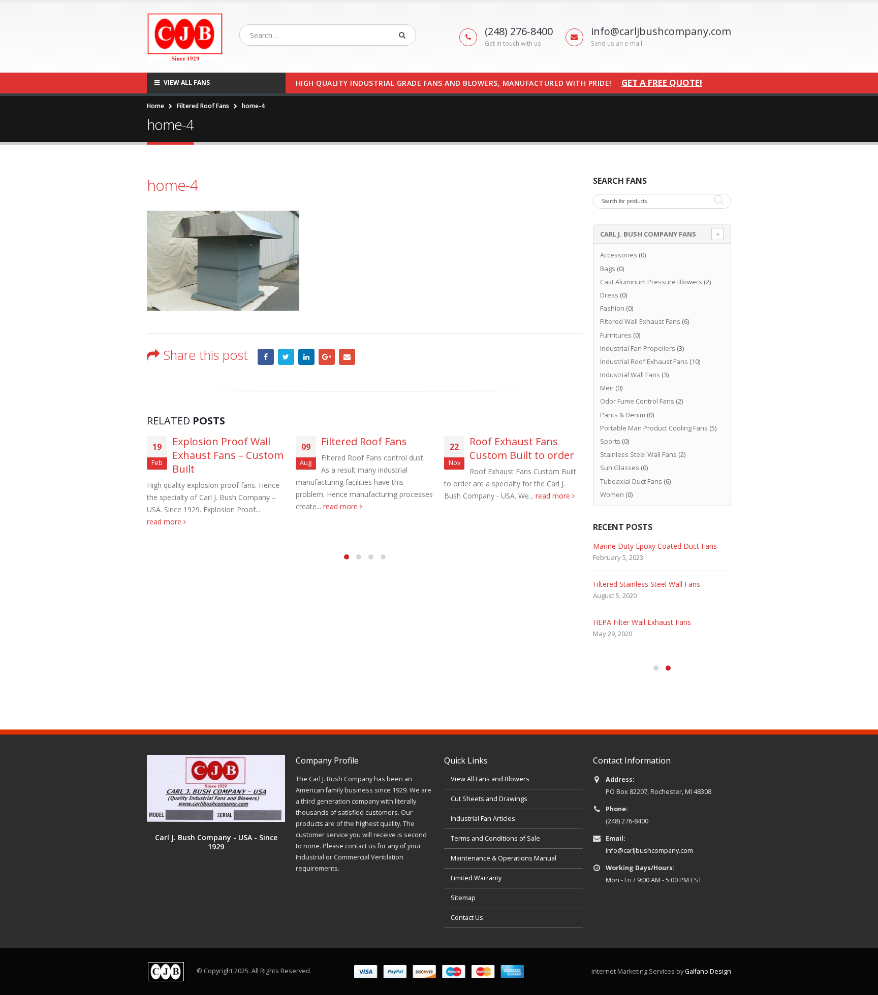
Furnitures (616, 335)
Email (347, 357)
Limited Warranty (476, 878)
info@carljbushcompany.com (649, 850)
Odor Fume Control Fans (637, 401)
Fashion (612, 308)
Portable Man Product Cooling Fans (654, 428)
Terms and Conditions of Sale (495, 838)
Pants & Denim (622, 414)
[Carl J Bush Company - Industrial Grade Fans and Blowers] (185, 37)
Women (612, 494)
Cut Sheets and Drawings (489, 798)
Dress (609, 295)
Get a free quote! (661, 83)
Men (607, 387)
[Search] (404, 35)
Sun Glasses (619, 467)
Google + (327, 357)
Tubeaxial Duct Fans (631, 481)
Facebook (266, 357)
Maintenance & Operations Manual (503, 858)
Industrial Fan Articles (483, 818)
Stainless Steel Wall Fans (638, 454)
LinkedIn (306, 357)
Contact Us (467, 917)
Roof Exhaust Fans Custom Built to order (521, 448)
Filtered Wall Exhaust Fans (640, 321)
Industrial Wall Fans (630, 374)
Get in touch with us (513, 43)
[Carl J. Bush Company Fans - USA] (216, 787)
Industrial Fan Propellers (637, 348)
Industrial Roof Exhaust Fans (644, 361)
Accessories (618, 254)
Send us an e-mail (616, 43)
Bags (607, 268)
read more (165, 521)
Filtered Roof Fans (364, 441)
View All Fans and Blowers (490, 779)
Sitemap (463, 897)
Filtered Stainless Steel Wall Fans (646, 584)
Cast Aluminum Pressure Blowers (651, 281)
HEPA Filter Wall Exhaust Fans (642, 622)
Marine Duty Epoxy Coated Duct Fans (655, 546)
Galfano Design (708, 971)
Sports (610, 441)
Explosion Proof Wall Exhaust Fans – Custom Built (228, 455)
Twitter (286, 357)
